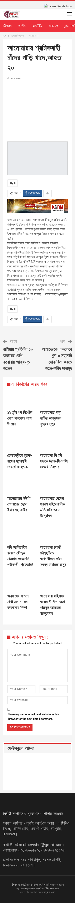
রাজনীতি (37, 26)
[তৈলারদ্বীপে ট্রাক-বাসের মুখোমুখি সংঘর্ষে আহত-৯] (21, 440)
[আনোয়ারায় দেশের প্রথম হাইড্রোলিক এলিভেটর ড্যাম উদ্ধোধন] (54, 483)
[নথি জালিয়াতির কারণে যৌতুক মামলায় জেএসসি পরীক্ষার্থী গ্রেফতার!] (21, 532)
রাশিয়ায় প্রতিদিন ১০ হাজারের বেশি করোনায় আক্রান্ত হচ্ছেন (18, 359)
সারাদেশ (53, 26)
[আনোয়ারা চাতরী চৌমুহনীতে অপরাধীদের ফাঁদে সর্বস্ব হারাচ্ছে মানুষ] (54, 532)
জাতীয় (22, 26)
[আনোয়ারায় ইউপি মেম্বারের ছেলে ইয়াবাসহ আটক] (21, 483)
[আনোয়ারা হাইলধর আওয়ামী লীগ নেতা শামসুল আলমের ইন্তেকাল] (54, 581)
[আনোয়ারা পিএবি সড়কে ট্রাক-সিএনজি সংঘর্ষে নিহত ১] (54, 440)
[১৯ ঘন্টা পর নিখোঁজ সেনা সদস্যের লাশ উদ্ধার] (21, 398)
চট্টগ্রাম (7, 26)
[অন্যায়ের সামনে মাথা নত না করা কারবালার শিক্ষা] (21, 581)
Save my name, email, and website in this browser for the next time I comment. (33, 717)
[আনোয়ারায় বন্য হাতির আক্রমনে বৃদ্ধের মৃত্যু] (54, 398)
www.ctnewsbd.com (32, 892)
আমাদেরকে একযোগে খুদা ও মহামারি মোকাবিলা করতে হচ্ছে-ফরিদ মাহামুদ (57, 359)
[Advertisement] (37, 109)
